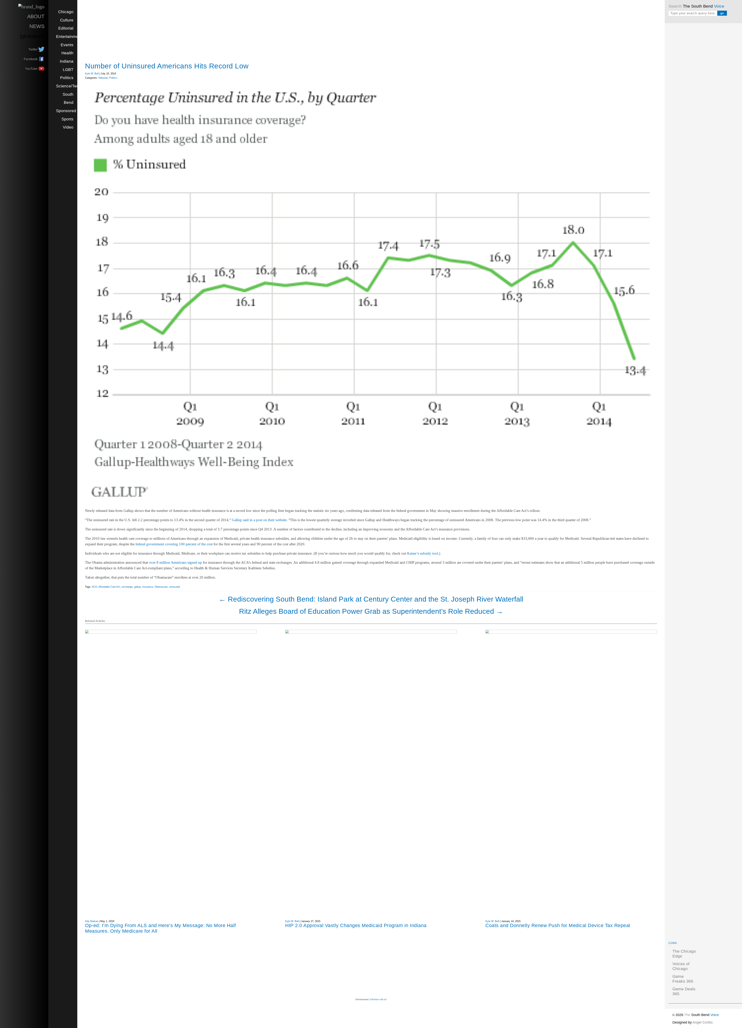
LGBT (68, 69)
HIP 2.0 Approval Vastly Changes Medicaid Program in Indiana (356, 925)
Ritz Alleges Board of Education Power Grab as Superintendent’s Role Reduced (371, 611)
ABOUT (35, 16)
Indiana (66, 61)
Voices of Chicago (680, 966)
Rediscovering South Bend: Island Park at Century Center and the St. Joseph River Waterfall (371, 599)
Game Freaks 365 (682, 979)
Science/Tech (68, 86)
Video (68, 127)
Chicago (65, 11)
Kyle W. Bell (92, 73)
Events (67, 45)
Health (67, 53)
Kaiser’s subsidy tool (422, 553)
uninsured (174, 586)
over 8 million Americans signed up (175, 562)
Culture (66, 20)
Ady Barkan (91, 921)
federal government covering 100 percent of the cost (174, 544)
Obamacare (161, 586)
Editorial (65, 28)
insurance (147, 586)
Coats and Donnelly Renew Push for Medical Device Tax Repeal (557, 925)
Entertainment (69, 36)
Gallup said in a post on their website (259, 520)
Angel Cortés (703, 1022)
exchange (127, 586)
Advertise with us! (378, 999)
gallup (137, 586)
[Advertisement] (698, 85)
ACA (94, 586)
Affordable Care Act (109, 586)
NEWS (36, 26)
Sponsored (66, 110)
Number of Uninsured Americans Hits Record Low (167, 66)
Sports (67, 119)
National (103, 77)
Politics (66, 77)
